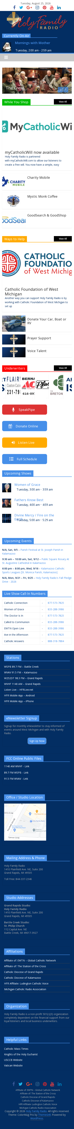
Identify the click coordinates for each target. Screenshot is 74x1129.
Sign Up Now (37, 741)
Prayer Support (39, 338)
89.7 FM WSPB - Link (16, 772)
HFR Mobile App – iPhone (19, 701)
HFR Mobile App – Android (19, 695)
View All (63, 101)
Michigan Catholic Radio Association (25, 989)
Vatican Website (13, 1065)
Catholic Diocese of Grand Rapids (23, 972)
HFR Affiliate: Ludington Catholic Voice (26, 983)
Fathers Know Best (28, 500)
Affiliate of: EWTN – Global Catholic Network (30, 960)
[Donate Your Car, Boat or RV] (14, 318)
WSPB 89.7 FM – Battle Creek (21, 666)
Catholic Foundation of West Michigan (31, 291)
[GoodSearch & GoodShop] (14, 214)
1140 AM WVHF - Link (16, 766)
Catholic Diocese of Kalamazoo (22, 977)
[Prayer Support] (14, 337)
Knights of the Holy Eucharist (21, 1054)
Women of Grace (27, 485)
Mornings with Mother (32, 43)
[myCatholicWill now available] (37, 110)
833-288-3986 (56, 609)
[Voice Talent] (14, 349)
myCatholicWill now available (32, 152)
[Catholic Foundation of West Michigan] (37, 247)
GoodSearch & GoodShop (46, 215)
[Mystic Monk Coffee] (14, 195)
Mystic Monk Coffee (42, 196)
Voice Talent (37, 351)
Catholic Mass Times (16, 1048)
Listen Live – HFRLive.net (18, 689)
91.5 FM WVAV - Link (16, 778)
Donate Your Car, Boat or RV (46, 321)
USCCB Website (13, 1060)
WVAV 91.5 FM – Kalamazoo (20, 672)
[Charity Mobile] (14, 176)
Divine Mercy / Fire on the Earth (34, 516)
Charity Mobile (38, 177)
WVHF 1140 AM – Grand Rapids (22, 684)
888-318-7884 (56, 641)
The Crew (14, 87)
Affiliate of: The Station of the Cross (25, 966)
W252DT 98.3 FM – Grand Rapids (23, 678)
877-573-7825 (56, 603)
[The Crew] (37, 70)
